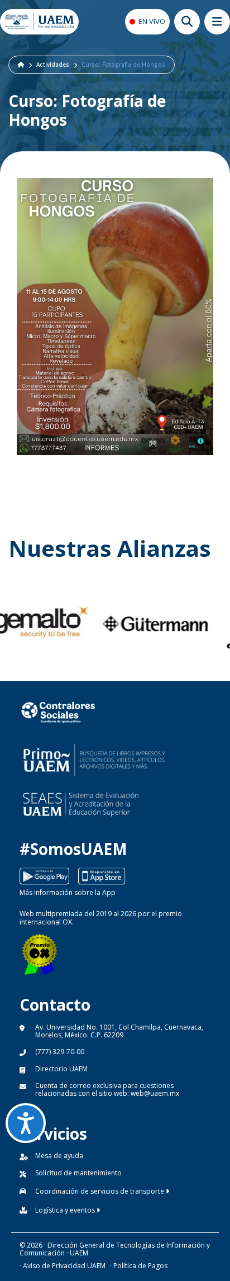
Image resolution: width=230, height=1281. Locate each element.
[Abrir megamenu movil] (217, 21)
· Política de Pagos (138, 1265)
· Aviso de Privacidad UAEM (63, 1265)
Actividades (52, 64)
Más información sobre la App (68, 892)
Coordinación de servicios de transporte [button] (100, 1191)
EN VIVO (151, 21)
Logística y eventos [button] (66, 1210)
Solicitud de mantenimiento (78, 1173)
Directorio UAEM (61, 1069)
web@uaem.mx (155, 1093)
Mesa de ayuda (59, 1155)
